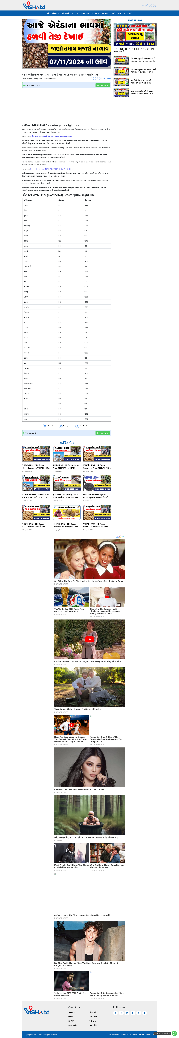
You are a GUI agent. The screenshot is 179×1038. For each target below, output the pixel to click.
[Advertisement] (66, 108)
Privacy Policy (114, 1034)
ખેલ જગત (105, 13)
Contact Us (150, 1034)
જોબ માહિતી (128, 13)
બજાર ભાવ (85, 13)
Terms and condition (129, 1034)
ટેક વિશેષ (95, 13)
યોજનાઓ (65, 13)
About (141, 1034)
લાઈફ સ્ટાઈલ (116, 13)
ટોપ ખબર (55, 13)
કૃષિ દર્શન (75, 13)
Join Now (104, 85)
